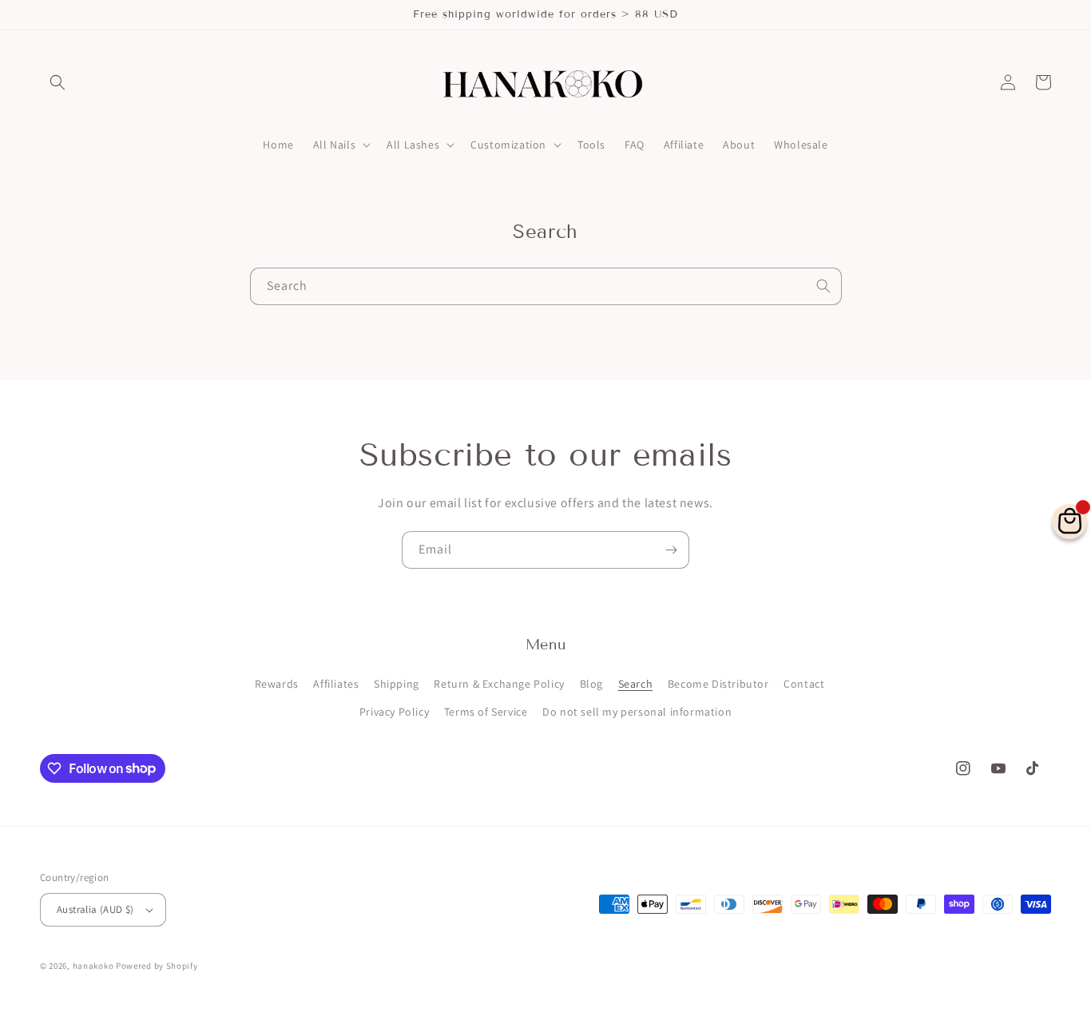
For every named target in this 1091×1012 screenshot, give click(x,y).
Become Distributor (718, 684)
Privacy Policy (394, 711)
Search (635, 684)
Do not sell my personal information (637, 711)
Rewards (277, 684)
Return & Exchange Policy (499, 684)
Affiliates (336, 684)
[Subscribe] (670, 550)
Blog (591, 684)
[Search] (823, 286)
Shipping (396, 684)
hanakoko (93, 965)
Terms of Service (486, 711)
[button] (57, 82)
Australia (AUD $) (95, 909)
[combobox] (546, 286)
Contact (804, 684)
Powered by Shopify (157, 965)
